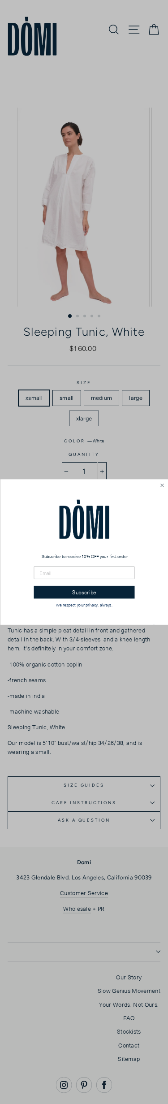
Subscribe (84, 592)
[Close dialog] (162, 485)
